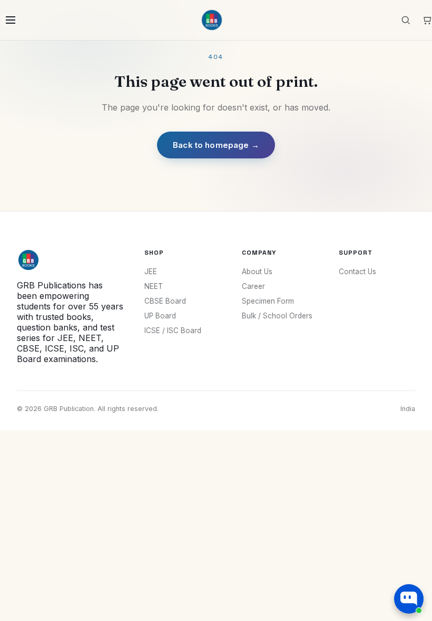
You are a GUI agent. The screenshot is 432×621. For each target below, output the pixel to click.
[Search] (405, 20)
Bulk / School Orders (277, 316)
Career (253, 286)
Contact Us (357, 271)
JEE (150, 271)
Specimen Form (268, 301)
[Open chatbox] (409, 599)
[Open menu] (10, 20)
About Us (257, 271)
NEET (153, 286)
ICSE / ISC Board (172, 330)
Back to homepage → (216, 145)
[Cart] (426, 20)
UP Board (160, 316)
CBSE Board (165, 301)
